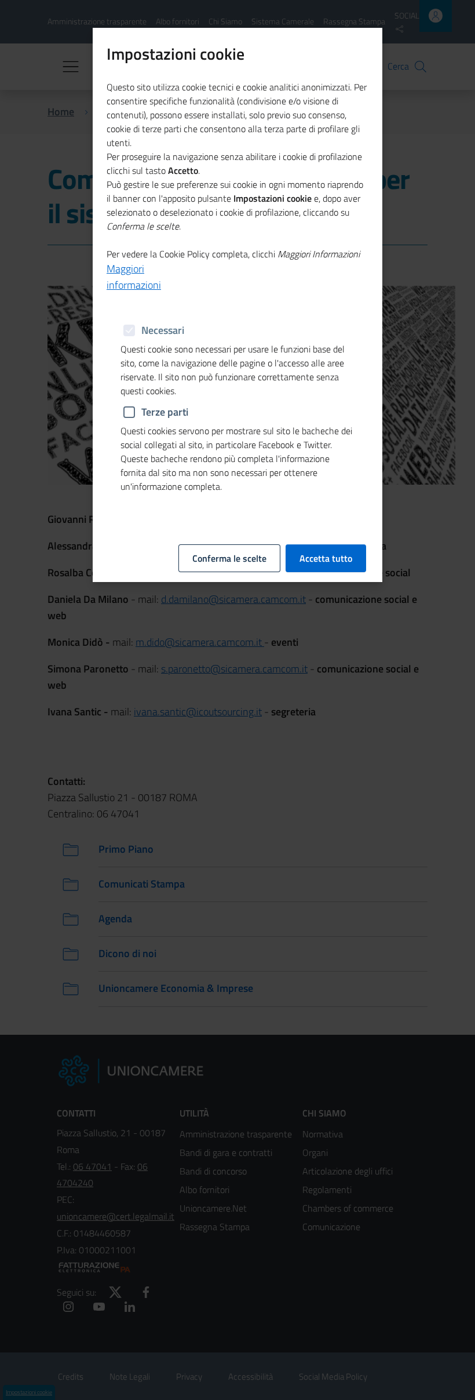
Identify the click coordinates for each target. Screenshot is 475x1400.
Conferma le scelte (229, 558)
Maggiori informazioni (134, 277)
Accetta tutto (325, 558)
